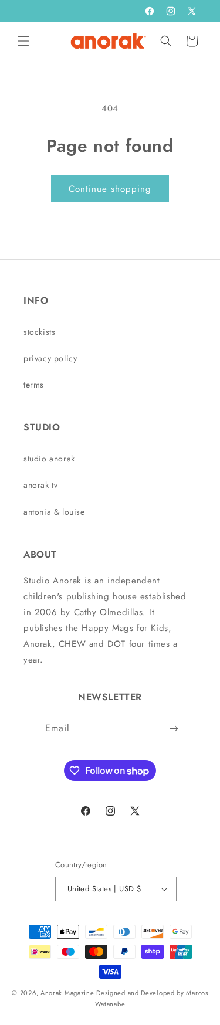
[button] (23, 41)
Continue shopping (110, 188)
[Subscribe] (174, 728)
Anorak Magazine (67, 992)
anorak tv (40, 485)
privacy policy (50, 358)
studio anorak (49, 458)
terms (33, 385)
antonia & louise (54, 512)
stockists (39, 332)
